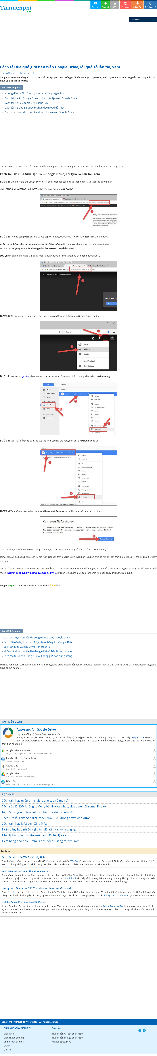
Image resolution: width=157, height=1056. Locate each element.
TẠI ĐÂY (25, 376)
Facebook (139, 1030)
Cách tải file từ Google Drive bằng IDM (26, 103)
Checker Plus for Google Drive (21, 758)
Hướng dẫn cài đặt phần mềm (67, 1033)
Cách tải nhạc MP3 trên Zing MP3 (24, 824)
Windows (95, 7)
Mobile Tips (137, 7)
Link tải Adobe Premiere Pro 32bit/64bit (24, 901)
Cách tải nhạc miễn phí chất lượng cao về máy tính (36, 801)
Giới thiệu (9, 1033)
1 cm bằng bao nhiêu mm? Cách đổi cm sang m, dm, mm (41, 841)
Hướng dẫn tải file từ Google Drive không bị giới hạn (35, 93)
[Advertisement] (78, 39)
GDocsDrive (12, 781)
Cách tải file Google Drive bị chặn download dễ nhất (34, 107)
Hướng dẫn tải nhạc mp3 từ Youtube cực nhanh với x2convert (36, 888)
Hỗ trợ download (26, 73)
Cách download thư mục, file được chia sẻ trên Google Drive (39, 112)
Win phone (125, 7)
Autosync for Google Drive (36, 729)
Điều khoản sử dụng (14, 1037)
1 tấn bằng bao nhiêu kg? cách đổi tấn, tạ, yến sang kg (39, 829)
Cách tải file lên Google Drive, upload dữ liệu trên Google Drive (41, 98)
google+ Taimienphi (144, 1030)
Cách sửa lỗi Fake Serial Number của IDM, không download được (46, 818)
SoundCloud (69, 878)
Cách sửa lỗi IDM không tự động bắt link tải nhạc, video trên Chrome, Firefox (54, 806)
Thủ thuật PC (150, 7)
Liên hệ (7, 1049)
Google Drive (137, 737)
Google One (12, 765)
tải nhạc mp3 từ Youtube (115, 895)
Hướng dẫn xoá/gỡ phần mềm (67, 1037)
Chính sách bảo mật (14, 1041)
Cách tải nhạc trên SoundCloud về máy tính (26, 870)
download (15, 9)
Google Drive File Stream (18, 750)
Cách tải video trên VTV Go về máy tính (23, 857)
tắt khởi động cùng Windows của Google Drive (31, 572)
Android (105, 7)
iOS (114, 7)
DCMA (7, 1045)
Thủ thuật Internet (8, 73)
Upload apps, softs (61, 1041)
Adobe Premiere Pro (113, 906)
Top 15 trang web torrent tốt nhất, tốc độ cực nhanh (37, 812)
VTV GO (74, 861)
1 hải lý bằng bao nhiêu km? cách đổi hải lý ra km (35, 835)
